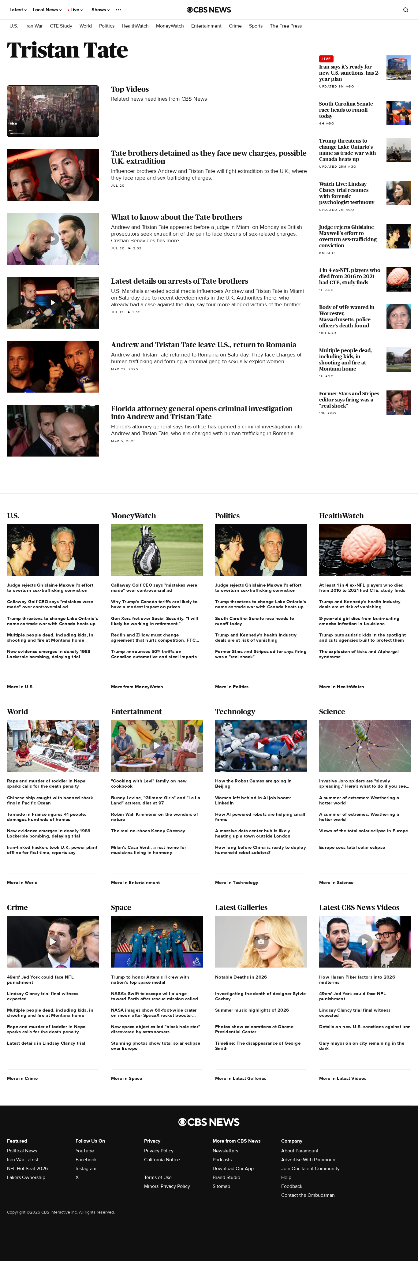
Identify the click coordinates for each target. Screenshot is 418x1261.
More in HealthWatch (341, 686)
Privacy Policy (159, 1150)
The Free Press (286, 26)
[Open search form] (406, 10)
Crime (235, 26)
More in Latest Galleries (240, 1078)
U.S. (13, 26)
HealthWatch (135, 26)
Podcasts (222, 1159)
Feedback (291, 1186)
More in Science (336, 882)
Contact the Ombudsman (308, 1195)
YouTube (85, 1150)
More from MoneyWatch (137, 686)
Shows (99, 9)
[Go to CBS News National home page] (209, 10)
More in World (22, 882)
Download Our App (233, 1168)
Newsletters (225, 1150)
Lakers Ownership (26, 1177)
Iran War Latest (22, 1159)
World (86, 26)
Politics (106, 26)
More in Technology (236, 882)
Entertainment (206, 26)
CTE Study (61, 26)
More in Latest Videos (342, 1078)
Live (75, 10)
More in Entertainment (135, 882)
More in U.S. (20, 686)
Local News (46, 9)
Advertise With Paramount (309, 1159)
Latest (16, 9)
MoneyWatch (170, 26)
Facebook (86, 1159)
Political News (22, 1150)
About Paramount (300, 1150)
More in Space (126, 1078)
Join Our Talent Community (310, 1168)
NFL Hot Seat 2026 (27, 1168)
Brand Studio (226, 1177)
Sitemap (221, 1186)
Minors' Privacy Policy (167, 1186)
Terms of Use (158, 1177)
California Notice (162, 1159)
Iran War (34, 26)
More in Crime (22, 1078)
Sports (256, 26)
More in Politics (232, 686)
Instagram (86, 1168)
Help (286, 1177)
